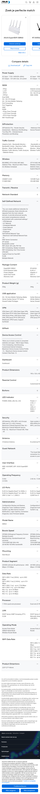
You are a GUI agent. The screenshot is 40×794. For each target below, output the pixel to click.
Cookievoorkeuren (20, 786)
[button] (26, 2)
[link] (15, 48)
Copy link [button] (29, 65)
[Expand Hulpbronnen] (38, 756)
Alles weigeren (11, 790)
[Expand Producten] (38, 747)
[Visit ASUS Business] (6, 733)
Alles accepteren (29, 790)
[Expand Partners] (38, 742)
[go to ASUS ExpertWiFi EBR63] (14, 27)
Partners (4, 742)
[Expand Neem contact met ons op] (38, 737)
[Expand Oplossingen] (38, 751)
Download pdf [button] (15, 65)
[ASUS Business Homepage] (5, 2)
